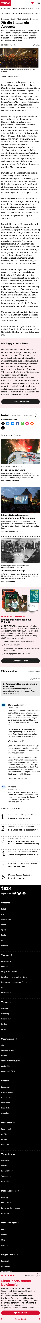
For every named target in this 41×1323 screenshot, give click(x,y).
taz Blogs (5, 1198)
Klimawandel (6, 961)
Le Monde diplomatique (10, 1208)
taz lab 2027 (6, 1181)
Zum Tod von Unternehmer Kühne (14, 977)
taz (6, 888)
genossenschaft (7, 1050)
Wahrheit (4, 945)
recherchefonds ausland (10, 1061)
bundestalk (5, 1087)
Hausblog (5, 1014)
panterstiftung (7, 1066)
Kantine (4, 1235)
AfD (2, 987)
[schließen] (38, 1275)
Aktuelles (5, 1008)
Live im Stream (7, 1171)
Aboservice (5, 1266)
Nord (3, 940)
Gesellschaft (6, 919)
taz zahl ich (5, 1056)
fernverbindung (7, 1092)
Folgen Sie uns (6, 894)
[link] (6, 8)
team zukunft (6, 1129)
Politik (3, 909)
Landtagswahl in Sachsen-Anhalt (14, 982)
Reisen (4, 1230)
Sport (3, 930)
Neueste (31, 672)
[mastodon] (14, 895)
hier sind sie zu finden (11, 693)
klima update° (6, 1098)
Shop (3, 1240)
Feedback (5, 1261)
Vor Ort (4, 1166)
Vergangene (6, 1176)
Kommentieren (16, 415)
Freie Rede (5, 1108)
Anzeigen (5, 1245)
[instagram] (24, 895)
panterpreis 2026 (8, 1071)
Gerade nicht (29, 1275)
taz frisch (4, 1134)
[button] (38, 3)
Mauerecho (5, 1103)
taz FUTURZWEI (7, 1203)
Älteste (37, 672)
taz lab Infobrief (7, 1145)
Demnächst (5, 1161)
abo (2, 1045)
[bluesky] (19, 895)
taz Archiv (5, 1213)
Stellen (4, 1024)
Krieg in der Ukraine (9, 972)
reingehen (5, 1113)
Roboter (4, 967)
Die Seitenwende (7, 1019)
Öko (2, 914)
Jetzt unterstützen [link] (20, 401)
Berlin (3, 935)
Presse (4, 1029)
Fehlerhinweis (27, 415)
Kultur (3, 925)
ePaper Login (6, 1271)
